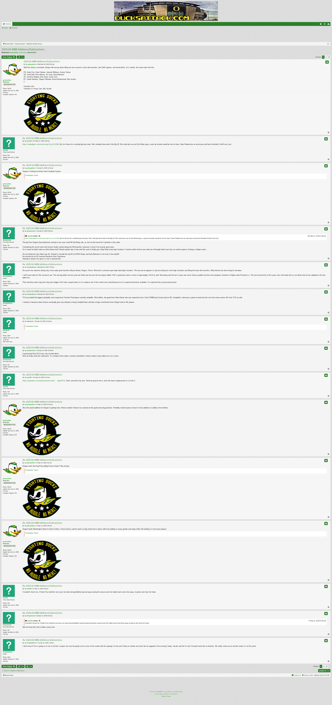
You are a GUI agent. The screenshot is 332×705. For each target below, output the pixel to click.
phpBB (159, 691)
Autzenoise (22, 52)
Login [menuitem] (325, 24)
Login (6, 28)
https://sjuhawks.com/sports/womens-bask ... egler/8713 (44, 381)
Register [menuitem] (329, 24)
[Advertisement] (116, 35)
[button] (329, 57)
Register (15, 28)
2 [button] (326, 57)
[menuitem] (321, 24)
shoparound (7, 240)
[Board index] (166, 11)
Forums (8, 24)
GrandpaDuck (7, 276)
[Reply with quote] (327, 62)
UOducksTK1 (31, 52)
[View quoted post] (39, 236)
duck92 (5, 150)
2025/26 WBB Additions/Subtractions (23, 49)
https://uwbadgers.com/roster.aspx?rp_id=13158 (41, 144)
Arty (161, 694)
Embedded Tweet (31, 175)
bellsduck (6, 330)
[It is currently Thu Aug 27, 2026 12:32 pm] (328, 43)
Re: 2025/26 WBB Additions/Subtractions (42, 138)
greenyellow (14, 52)
